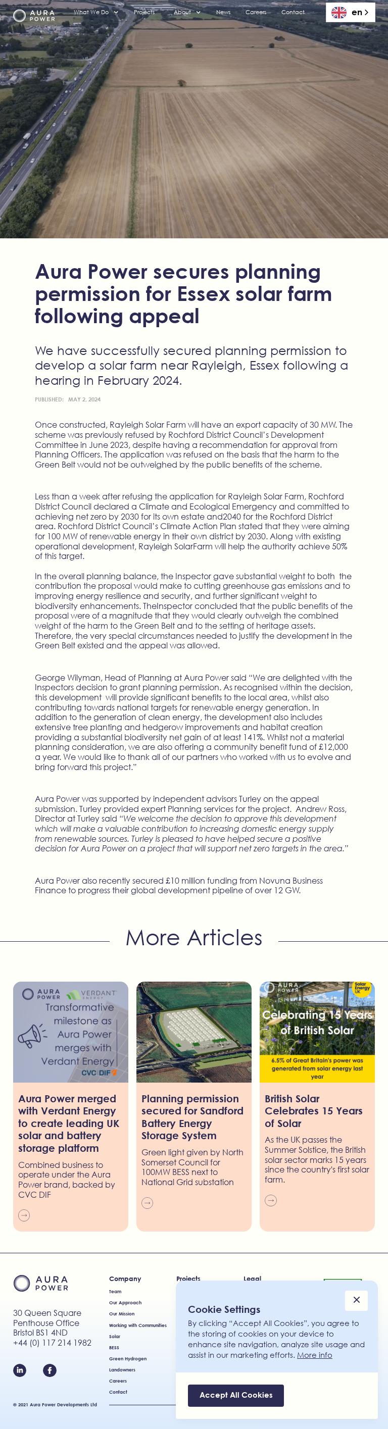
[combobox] (350, 12)
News (223, 12)
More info (314, 1355)
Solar (114, 1336)
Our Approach (125, 1302)
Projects (144, 12)
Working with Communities (138, 1325)
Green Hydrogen (128, 1358)
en (357, 12)
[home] (34, 16)
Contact (293, 12)
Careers (256, 12)
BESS (114, 1347)
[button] (96, 12)
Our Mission (121, 1313)
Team (115, 1291)
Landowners (122, 1369)
